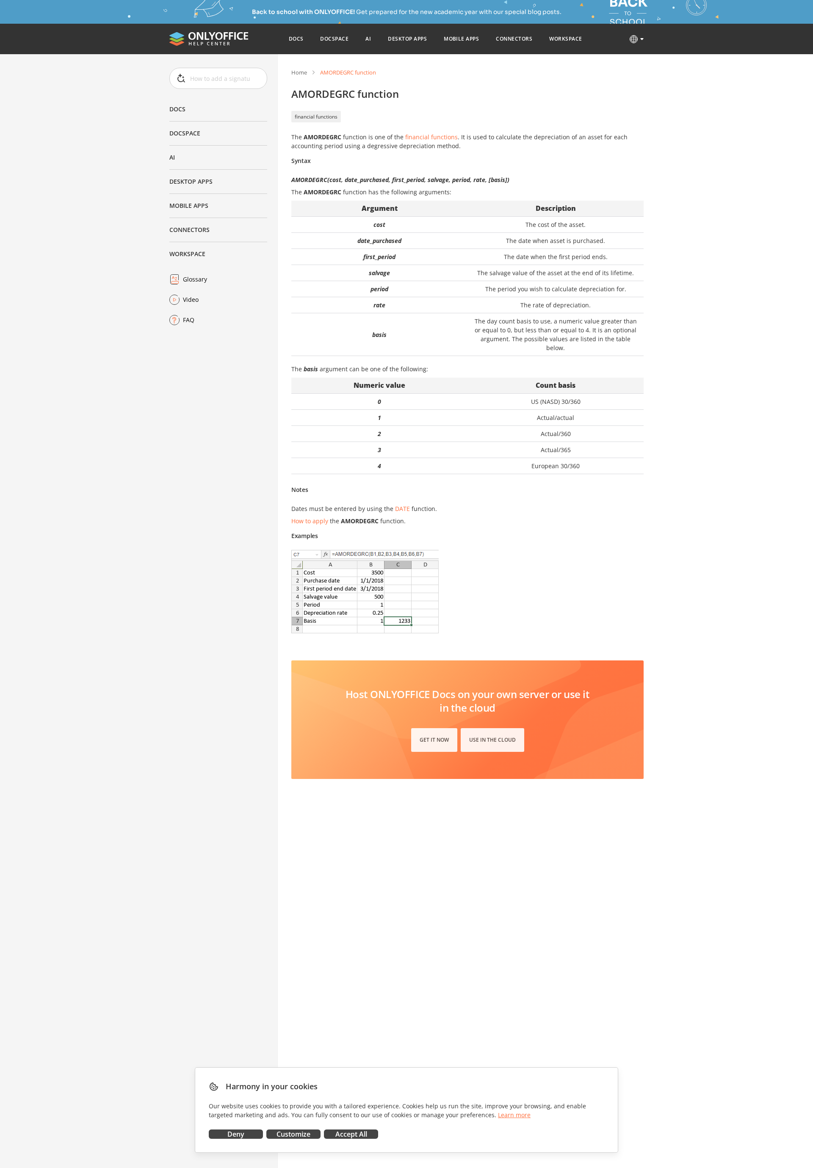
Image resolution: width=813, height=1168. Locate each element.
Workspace (187, 254)
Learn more (514, 1115)
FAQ (188, 320)
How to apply (309, 521)
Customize (293, 1134)
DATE (402, 509)
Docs (177, 109)
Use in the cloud (492, 739)
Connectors (189, 230)
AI (172, 157)
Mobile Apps (188, 206)
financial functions (316, 116)
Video (191, 299)
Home (299, 72)
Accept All (351, 1134)
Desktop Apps (191, 181)
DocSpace (184, 133)
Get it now (434, 739)
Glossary (195, 279)
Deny (235, 1134)
